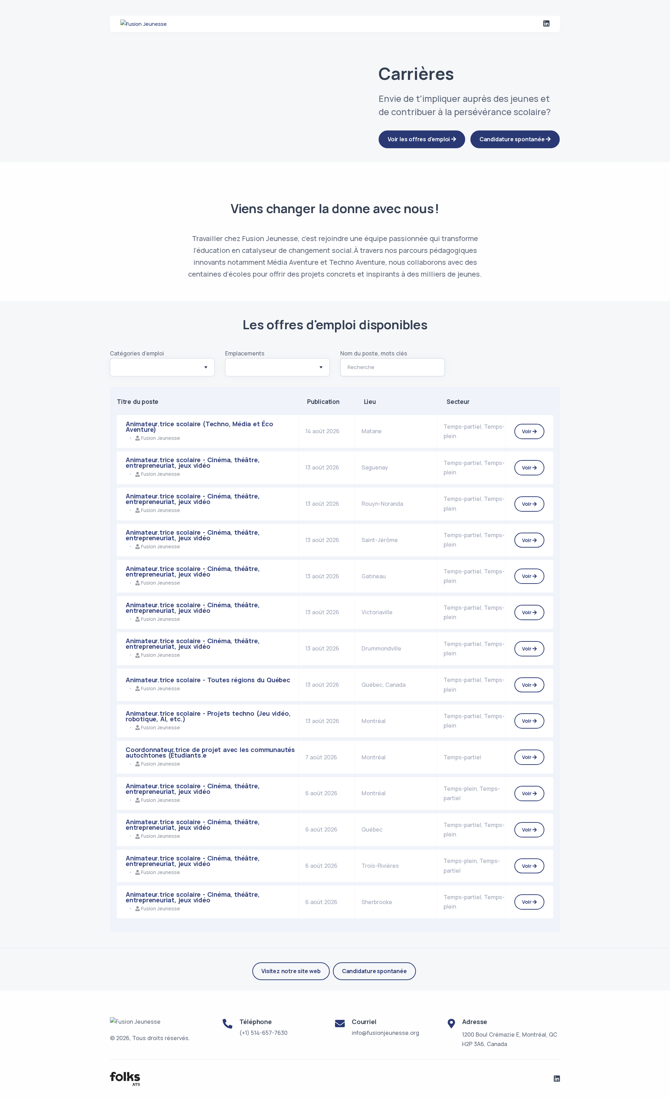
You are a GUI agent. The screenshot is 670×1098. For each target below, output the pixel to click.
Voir (527, 431)
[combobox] (162, 367)
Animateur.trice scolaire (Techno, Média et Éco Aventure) (199, 427)
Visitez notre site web (291, 971)
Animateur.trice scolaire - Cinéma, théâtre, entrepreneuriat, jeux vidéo (192, 462)
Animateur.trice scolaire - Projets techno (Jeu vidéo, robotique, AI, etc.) (208, 716)
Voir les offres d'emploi (419, 139)
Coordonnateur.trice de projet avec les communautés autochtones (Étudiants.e (210, 752)
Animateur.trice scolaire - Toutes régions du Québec (208, 680)
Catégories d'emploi (137, 353)
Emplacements (245, 353)
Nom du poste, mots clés (373, 353)
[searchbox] (121, 369)
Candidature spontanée (374, 971)
